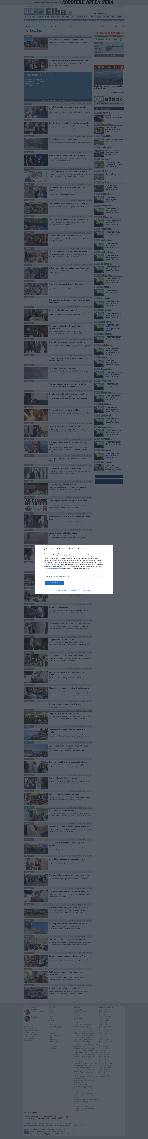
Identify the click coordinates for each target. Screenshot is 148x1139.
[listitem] (74, 576)
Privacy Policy (85, 590)
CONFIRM (54, 582)
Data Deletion (62, 590)
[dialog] (74, 569)
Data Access (74, 590)
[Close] (109, 549)
